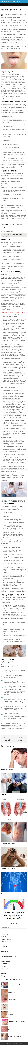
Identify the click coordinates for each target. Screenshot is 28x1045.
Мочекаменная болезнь (20, 739)
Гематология (4, 941)
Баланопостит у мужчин (8, 868)
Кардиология (4, 951)
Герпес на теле (12, 992)
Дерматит (10, 1029)
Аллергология (5, 934)
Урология (3, 973)
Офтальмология (5, 961)
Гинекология (4, 944)
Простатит (4, 794)
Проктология (4, 966)
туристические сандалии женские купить (12, 312)
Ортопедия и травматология (8, 956)
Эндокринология (5, 976)
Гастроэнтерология (6, 939)
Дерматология (5, 946)
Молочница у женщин (7, 739)
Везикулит (4, 893)
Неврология (4, 953)
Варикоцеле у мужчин (7, 819)
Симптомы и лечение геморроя (16, 1021)
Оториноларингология (7, 958)
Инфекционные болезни (7, 949)
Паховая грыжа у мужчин (8, 843)
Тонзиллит (10, 1014)
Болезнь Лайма (12, 999)
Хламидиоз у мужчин (7, 769)
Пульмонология (5, 968)
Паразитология (5, 963)
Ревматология (5, 971)
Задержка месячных (13, 1007)
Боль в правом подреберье (15, 985)
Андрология (4, 936)
